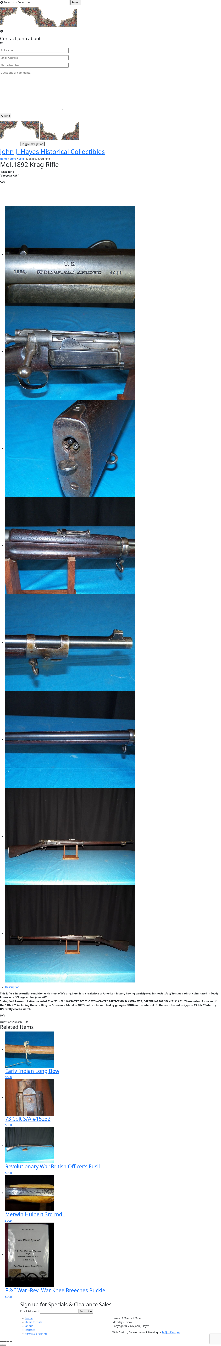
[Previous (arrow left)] (1, 1345)
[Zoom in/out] (11, 1341)
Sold (21, 158)
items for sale (33, 1322)
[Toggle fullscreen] (7, 1341)
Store (13, 158)
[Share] (4, 1341)
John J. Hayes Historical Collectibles (52, 151)
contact (30, 1330)
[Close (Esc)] (1, 1341)
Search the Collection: (17, 2)
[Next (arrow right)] (4, 1345)
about (29, 1326)
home (29, 1318)
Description (12, 987)
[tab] (113, 987)
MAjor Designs (171, 1332)
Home (3, 158)
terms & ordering (36, 1333)
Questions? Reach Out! (14, 1022)
